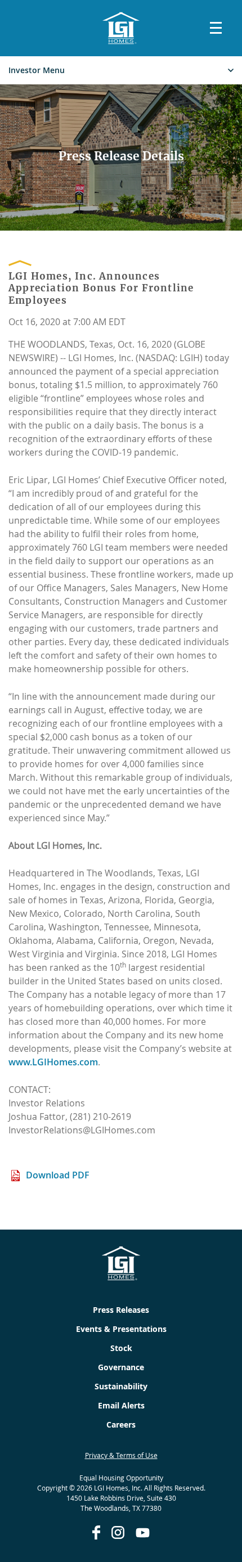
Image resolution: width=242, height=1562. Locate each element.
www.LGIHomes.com (53, 1062)
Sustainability (121, 1386)
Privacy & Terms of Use (121, 1455)
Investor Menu (36, 70)
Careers (121, 1424)
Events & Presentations (121, 1329)
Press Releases (121, 1309)
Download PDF (57, 1175)
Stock (121, 1348)
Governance (121, 1367)
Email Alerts (121, 1405)
